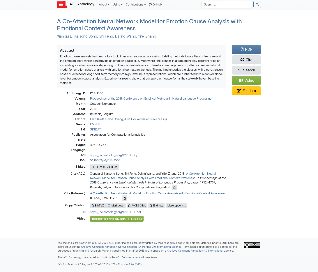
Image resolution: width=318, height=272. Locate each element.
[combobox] (227, 4)
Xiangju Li (65, 36)
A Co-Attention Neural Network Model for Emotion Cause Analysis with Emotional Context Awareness (149, 25)
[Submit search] (257, 4)
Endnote (158, 205)
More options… (176, 205)
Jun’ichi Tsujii (158, 119)
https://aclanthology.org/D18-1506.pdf (115, 212)
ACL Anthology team (128, 257)
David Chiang (114, 119)
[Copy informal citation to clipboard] (124, 198)
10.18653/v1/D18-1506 (105, 160)
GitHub (157, 4)
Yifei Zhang (147, 36)
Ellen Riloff (97, 119)
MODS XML (139, 205)
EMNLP (95, 124)
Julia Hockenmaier (136, 119)
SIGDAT (95, 129)
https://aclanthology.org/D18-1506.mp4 (118, 218)
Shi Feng (106, 36)
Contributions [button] (134, 4)
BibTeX (99, 205)
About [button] (103, 4)
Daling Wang (125, 36)
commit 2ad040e (131, 264)
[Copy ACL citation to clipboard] (174, 187)
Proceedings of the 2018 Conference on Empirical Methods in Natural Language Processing (150, 98)
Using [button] (116, 4)
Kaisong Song (85, 36)
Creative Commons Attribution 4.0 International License (200, 250)
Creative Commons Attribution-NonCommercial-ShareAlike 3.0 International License (131, 246)
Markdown (118, 205)
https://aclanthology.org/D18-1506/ (113, 155)
